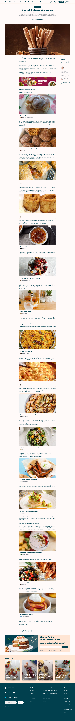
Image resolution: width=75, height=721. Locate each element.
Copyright (68, 719)
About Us (66, 690)
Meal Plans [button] (21, 1)
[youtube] (5, 693)
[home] (8, 1)
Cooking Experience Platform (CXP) (50, 690)
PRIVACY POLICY (58, 650)
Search (31, 704)
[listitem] (12, 670)
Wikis (31, 701)
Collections (32, 696)
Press (65, 696)
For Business (41, 1)
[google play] (8, 697)
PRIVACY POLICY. (8, 706)
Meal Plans (32, 698)
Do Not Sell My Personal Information (57, 719)
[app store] (16, 697)
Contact (66, 698)
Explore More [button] (33, 1)
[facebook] (11, 693)
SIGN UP (61, 1)
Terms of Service (67, 701)
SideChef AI (45, 701)
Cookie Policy (67, 707)
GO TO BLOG (66, 82)
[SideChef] (9, 688)
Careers (65, 693)
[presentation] (69, 670)
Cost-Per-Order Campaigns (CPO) (50, 693)
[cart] (55, 2)
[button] (62, 62)
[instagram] (9, 693)
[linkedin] (14, 693)
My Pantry (27, 1)
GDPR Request (46, 719)
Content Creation (46, 696)
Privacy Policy (67, 704)
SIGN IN (67, 1)
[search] (51, 2)
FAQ (65, 712)
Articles (31, 693)
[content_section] (37, 81)
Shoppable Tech (46, 698)
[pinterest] (7, 693)
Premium (32, 707)
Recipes (32, 690)
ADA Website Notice (68, 709)
